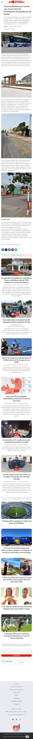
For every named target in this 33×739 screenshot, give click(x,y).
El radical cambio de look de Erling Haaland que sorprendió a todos (17, 608)
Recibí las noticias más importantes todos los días (16, 645)
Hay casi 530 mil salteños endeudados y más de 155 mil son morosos (16, 398)
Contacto (16, 684)
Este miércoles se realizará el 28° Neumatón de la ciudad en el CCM (16, 321)
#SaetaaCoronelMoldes (13, 244)
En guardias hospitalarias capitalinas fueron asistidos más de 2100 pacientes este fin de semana (16, 280)
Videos (16, 695)
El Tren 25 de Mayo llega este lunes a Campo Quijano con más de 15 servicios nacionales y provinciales (16, 550)
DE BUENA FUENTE (16, 701)
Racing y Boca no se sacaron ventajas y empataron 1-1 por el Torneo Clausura (16, 636)
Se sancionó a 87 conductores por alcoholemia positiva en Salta (16, 441)
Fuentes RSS (16, 692)
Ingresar (17, 704)
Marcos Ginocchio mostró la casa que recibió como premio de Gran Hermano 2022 (17, 579)
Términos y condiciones (16, 689)
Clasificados (16, 698)
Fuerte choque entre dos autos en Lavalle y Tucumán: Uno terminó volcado (16, 476)
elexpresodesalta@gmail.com (16, 714)
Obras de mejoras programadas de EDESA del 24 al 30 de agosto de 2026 (16, 360)
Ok (27, 736)
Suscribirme (16, 655)
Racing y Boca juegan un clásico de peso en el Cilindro (17, 522)
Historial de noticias (16, 686)
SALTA (6, 26)
